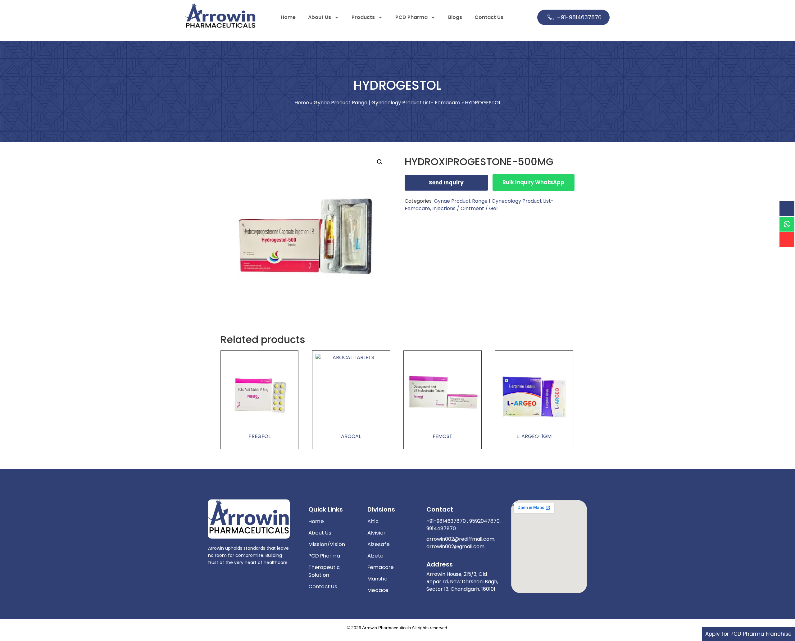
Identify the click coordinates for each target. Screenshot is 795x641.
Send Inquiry (446, 182)
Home (288, 17)
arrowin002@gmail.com (455, 546)
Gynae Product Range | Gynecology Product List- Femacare (387, 102)
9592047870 (484, 521)
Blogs (455, 17)
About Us (319, 17)
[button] (379, 162)
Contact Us (489, 17)
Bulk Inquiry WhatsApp (533, 182)
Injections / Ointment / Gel (464, 208)
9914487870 (441, 528)
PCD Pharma (411, 17)
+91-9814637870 (579, 17)
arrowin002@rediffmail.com (460, 539)
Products (363, 17)
